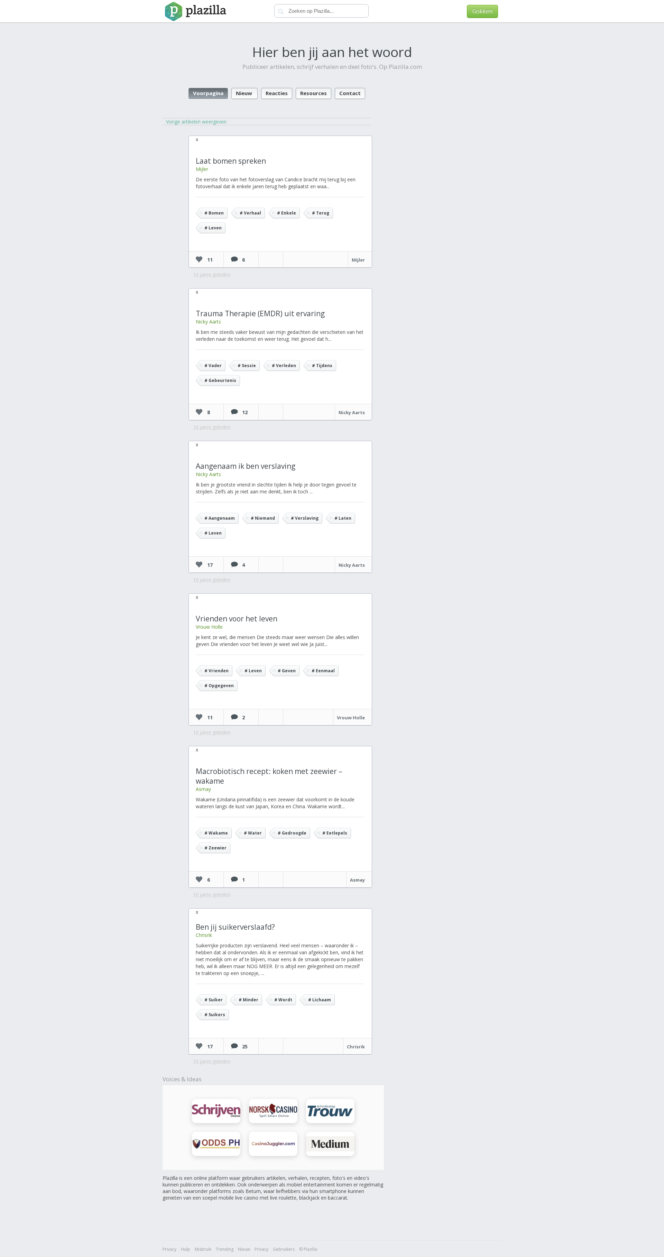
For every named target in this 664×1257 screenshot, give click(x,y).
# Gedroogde (292, 833)
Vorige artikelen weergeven (196, 121)
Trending (224, 1249)
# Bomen (214, 213)
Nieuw (244, 93)
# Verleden (284, 365)
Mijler (202, 169)
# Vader (213, 365)
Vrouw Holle (209, 626)
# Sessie (247, 365)
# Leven (213, 228)
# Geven (287, 671)
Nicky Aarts (208, 321)
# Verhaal (250, 213)
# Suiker (213, 1000)
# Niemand (263, 518)
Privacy (169, 1249)
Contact (350, 93)
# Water (253, 833)
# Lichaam (319, 1000)
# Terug (320, 213)
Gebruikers (284, 1249)
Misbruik (203, 1249)
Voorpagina (208, 93)
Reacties (277, 93)
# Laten (342, 518)
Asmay (203, 789)
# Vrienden (216, 671)
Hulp (185, 1249)
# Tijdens (322, 365)
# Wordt (283, 1000)
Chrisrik (204, 935)
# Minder (248, 1000)
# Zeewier (215, 848)
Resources (313, 93)
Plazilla (195, 11)
